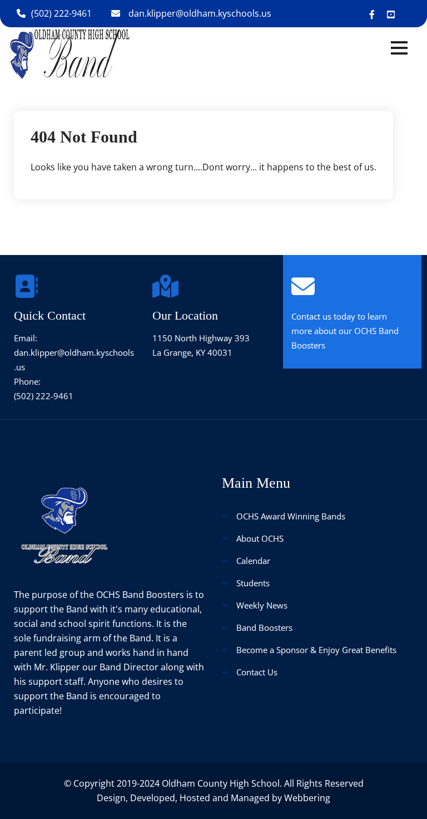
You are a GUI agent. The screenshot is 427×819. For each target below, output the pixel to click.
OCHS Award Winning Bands (290, 516)
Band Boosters (264, 627)
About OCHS (260, 538)
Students (253, 582)
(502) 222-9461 (61, 13)
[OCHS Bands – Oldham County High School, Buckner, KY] (69, 54)
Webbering (307, 798)
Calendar (253, 560)
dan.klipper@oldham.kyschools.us (199, 13)
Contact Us (256, 672)
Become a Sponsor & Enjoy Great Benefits (316, 649)
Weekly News (261, 605)
